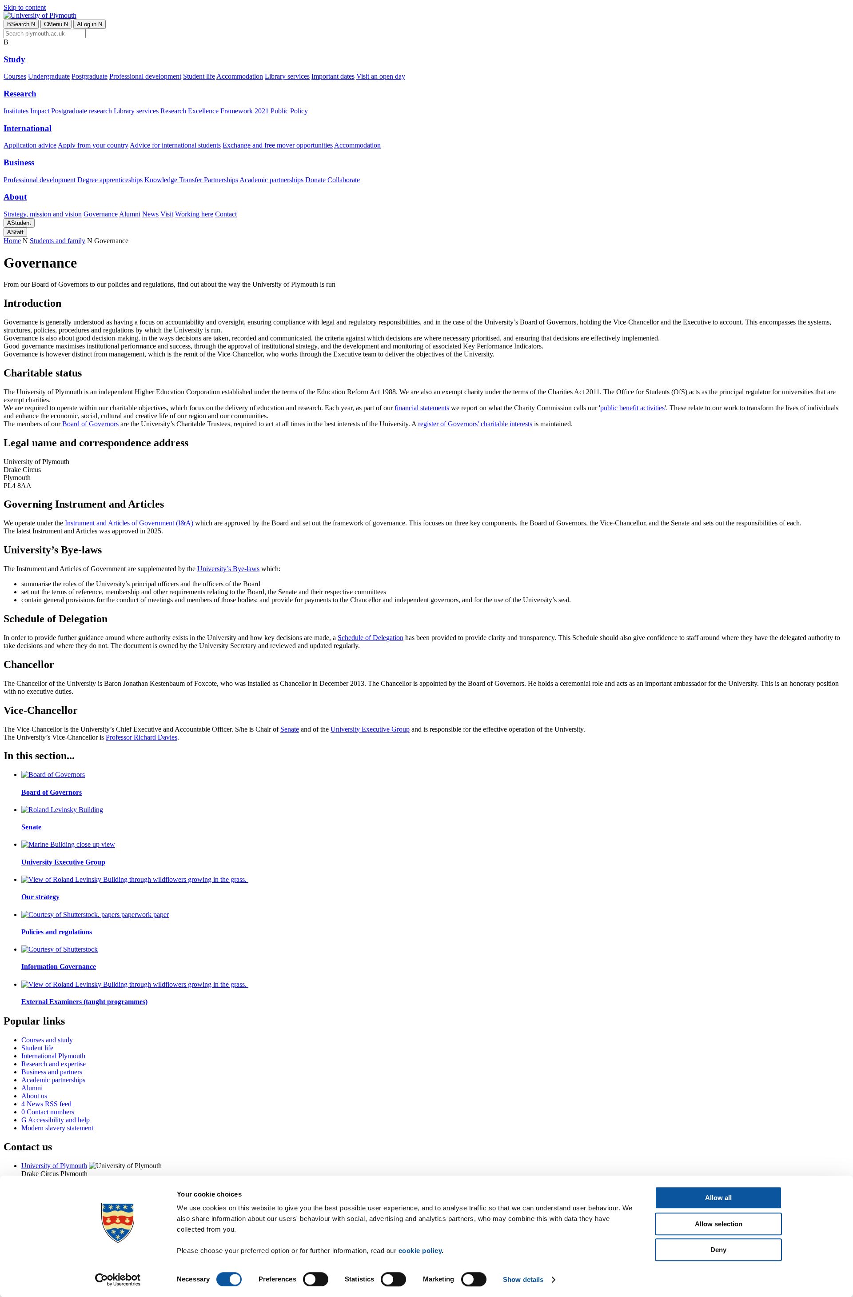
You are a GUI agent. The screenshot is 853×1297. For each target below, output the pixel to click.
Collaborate (343, 180)
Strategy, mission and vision (43, 214)
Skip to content (25, 7)
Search (21, 24)
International (28, 128)
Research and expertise (53, 1064)
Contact (226, 214)
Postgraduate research (81, 111)
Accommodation (239, 76)
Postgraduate (90, 76)
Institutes (16, 111)
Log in (89, 24)
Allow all (718, 1197)
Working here (194, 214)
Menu (56, 24)
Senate (289, 729)
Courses (15, 76)
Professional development (145, 76)
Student (19, 223)
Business (19, 162)
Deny (718, 1249)
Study (14, 59)
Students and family (57, 240)
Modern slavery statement (57, 1128)
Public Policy (289, 111)
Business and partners (51, 1072)
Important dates (333, 76)
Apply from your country (93, 145)
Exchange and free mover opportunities (278, 145)
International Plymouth (53, 1056)
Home (12, 240)
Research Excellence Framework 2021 (214, 111)
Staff (15, 232)
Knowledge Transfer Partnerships (191, 180)
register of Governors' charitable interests (475, 424)
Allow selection (718, 1224)
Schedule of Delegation (370, 637)
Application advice (30, 145)
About (15, 196)
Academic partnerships (271, 180)
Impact (39, 111)
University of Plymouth (54, 1165)
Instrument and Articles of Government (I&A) (129, 523)
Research (20, 93)
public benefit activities (632, 408)
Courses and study (47, 1040)
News (150, 214)
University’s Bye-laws (228, 568)
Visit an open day (380, 76)
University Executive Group (370, 729)
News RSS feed (46, 1104)
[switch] (315, 1279)
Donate (315, 180)
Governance (101, 214)
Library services (287, 76)
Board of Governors (90, 424)
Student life (199, 76)
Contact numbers (47, 1112)
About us (34, 1096)
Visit (166, 214)
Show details (523, 1279)
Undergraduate (49, 76)
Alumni (129, 214)
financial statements (422, 408)
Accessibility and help (55, 1120)
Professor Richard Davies (141, 737)
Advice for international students (175, 145)
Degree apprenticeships (110, 180)
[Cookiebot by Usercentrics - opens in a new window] (118, 1279)
